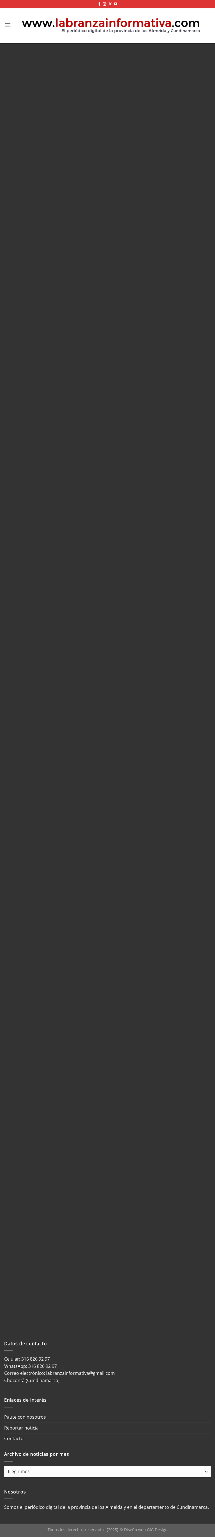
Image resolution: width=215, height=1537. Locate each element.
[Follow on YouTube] (115, 4)
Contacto (14, 1438)
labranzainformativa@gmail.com (80, 1373)
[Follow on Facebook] (99, 4)
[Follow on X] (110, 4)
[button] (7, 25)
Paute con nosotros (25, 1417)
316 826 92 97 (42, 1366)
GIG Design (157, 1529)
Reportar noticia (21, 1428)
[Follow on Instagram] (104, 4)
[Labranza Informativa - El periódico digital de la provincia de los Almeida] (111, 25)
